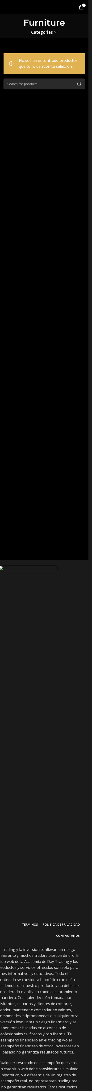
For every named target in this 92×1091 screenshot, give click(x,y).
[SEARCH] (79, 84)
